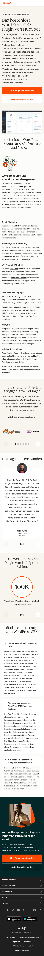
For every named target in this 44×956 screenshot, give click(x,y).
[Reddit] (34, 910)
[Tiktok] (40, 910)
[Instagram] (13, 910)
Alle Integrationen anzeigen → (22, 417)
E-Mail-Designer (20, 226)
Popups (29, 300)
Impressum (16, 942)
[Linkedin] (29, 910)
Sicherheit (28, 942)
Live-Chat (14, 269)
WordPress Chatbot (18, 278)
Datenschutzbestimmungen (29, 937)
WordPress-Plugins (28, 400)
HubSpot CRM (25, 186)
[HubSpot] (7, 3)
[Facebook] (7, 910)
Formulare (17, 300)
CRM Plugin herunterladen (22, 90)
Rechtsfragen (10, 937)
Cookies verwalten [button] (22, 950)
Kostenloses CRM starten (22, 99)
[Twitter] (24, 910)
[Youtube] (18, 910)
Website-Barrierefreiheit (22, 946)
